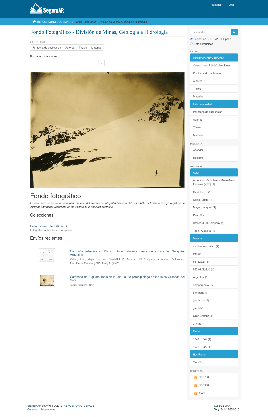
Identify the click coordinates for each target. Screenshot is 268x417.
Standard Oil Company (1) (208, 223)
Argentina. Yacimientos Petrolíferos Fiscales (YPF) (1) (214, 182)
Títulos (83, 47)
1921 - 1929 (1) (202, 347)
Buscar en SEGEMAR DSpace (212, 39)
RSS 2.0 (204, 385)
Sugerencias (47, 409)
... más (197, 323)
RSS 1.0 (204, 377)
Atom (202, 393)
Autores (69, 47)
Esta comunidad (203, 44)
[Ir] (234, 32)
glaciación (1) (201, 300)
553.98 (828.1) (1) (203, 269)
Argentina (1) (200, 277)
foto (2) (197, 254)
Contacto (32, 409)
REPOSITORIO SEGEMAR (54, 22)
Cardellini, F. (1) (202, 192)
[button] (217, 4)
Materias (96, 47)
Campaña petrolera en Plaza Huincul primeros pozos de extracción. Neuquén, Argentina (127, 253)
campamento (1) (203, 285)
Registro (198, 158)
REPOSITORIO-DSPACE (79, 405)
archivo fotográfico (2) (206, 246)
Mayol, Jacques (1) (204, 207)
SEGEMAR (34, 405)
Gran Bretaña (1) (203, 316)
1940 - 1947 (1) (202, 339)
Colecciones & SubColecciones (212, 65)
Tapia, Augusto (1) (204, 230)
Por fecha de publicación (46, 47)
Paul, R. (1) (200, 215)
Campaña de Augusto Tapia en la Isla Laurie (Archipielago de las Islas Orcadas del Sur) (127, 278)
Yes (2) (197, 362)
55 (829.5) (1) (201, 261)
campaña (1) (200, 292)
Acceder (198, 150)
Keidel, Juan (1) (202, 199)
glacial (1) (199, 308)
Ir (101, 63)
